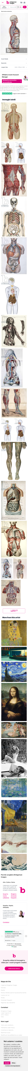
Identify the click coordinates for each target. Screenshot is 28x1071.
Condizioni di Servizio (7, 1030)
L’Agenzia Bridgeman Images (9, 985)
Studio (3, 997)
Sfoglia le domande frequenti (13, 896)
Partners (3, 987)
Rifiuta (13, 1063)
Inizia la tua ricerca (14, 968)
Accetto (7, 1063)
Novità (3, 990)
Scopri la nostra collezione (6, 896)
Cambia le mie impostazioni (12, 1065)
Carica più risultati (14, 611)
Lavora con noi (5, 995)
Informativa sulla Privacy (8, 1027)
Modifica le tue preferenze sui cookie (11, 1035)
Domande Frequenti (6, 1000)
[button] (12, 81)
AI (20, 7)
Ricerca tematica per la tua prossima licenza (13, 992)
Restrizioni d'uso (5, 1032)
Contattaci (6, 922)
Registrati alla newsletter (8, 1002)
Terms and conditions (7, 1025)
